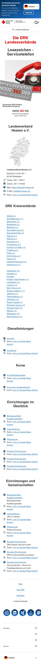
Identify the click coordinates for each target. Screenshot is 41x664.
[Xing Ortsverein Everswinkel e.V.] (22, 612)
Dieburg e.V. (12, 236)
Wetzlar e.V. (12, 310)
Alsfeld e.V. (11, 215)
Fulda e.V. (11, 253)
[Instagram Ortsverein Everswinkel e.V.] (6, 612)
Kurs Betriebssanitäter (16, 375)
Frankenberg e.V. (14, 244)
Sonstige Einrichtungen (16, 451)
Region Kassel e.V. (15, 302)
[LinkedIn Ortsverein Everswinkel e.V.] (14, 612)
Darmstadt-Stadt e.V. (15, 233)
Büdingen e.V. (12, 227)
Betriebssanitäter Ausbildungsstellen (14, 417)
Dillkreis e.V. (12, 238)
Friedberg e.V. (12, 250)
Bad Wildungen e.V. (15, 218)
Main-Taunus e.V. (14, 287)
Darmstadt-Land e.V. (15, 230)
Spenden (10, 338)
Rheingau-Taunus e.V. (16, 305)
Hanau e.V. (11, 258)
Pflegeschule (12, 439)
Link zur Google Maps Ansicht (25, 194)
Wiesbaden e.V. (13, 313)
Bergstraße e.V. (13, 221)
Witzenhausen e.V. (14, 316)
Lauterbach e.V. (13, 282)
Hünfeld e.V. (12, 273)
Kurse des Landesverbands (18, 387)
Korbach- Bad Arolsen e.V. (18, 279)
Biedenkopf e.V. (13, 224)
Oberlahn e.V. (12, 293)
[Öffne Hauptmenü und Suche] (36, 22)
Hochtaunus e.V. (13, 264)
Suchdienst (11, 350)
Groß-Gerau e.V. (14, 255)
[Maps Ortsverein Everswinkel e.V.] (30, 612)
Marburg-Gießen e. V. (16, 290)
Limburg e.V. (12, 285)
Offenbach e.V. (13, 299)
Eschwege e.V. (13, 241)
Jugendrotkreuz (13, 429)
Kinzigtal (10, 276)
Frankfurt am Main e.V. (16, 247)
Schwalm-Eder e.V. (15, 308)
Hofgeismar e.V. (13, 270)
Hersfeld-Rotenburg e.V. (17, 261)
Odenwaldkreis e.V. (15, 296)
